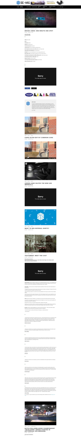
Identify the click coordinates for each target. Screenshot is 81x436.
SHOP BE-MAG (45, 7)
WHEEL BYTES (21, 7)
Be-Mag (26, 32)
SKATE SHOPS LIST (52, 7)
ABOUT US (39, 7)
